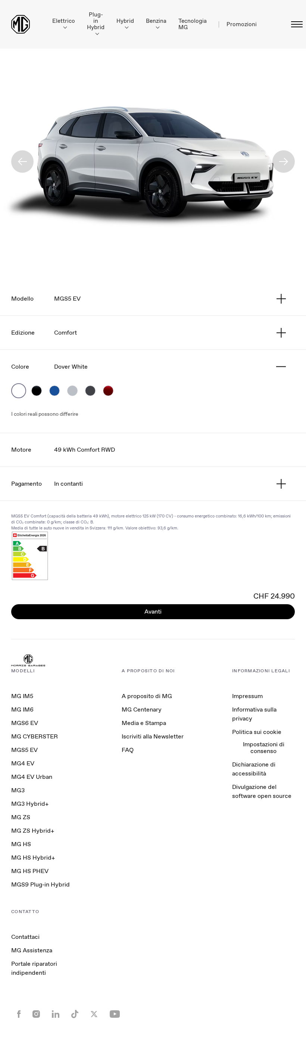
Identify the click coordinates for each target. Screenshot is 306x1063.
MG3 (18, 790)
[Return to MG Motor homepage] (20, 24)
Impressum (247, 696)
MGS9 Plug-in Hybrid (40, 884)
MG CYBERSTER (34, 736)
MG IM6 (22, 709)
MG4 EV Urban (31, 777)
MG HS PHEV (30, 871)
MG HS (21, 844)
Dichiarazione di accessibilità (253, 769)
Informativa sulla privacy (254, 714)
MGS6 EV (24, 723)
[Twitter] (94, 1014)
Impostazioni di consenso (263, 748)
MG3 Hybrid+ (30, 804)
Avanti (153, 611)
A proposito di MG (147, 696)
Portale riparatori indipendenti (34, 968)
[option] (18, 390)
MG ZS (20, 817)
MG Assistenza (31, 950)
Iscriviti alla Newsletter (153, 736)
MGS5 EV (24, 750)
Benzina (156, 21)
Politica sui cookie (256, 732)
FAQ (128, 750)
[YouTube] (115, 1014)
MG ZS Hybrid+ (32, 831)
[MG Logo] (28, 661)
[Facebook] (18, 1014)
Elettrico (63, 21)
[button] (22, 161)
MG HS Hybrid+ (33, 857)
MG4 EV (22, 763)
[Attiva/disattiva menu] (295, 24)
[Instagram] (36, 1014)
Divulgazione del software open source (261, 791)
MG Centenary (142, 709)
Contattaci (25, 937)
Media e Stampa (144, 723)
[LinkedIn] (55, 1014)
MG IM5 (22, 696)
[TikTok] (74, 1015)
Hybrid (125, 21)
